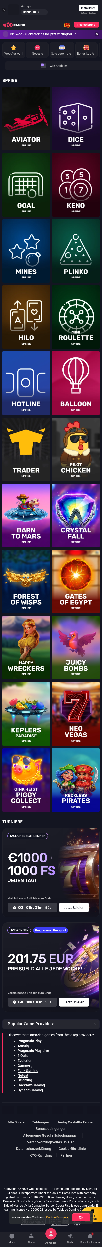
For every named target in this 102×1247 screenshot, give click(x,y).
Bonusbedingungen (51, 1129)
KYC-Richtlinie (41, 1155)
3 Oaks (23, 1056)
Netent (23, 1075)
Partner (66, 1155)
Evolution (25, 1061)
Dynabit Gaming (30, 1090)
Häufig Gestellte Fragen (75, 1122)
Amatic (23, 1046)
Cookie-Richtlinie (72, 1149)
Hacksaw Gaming (31, 1085)
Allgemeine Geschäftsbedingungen (51, 1135)
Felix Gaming (28, 1070)
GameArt (25, 1066)
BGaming (25, 1080)
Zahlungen (40, 1122)
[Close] (97, 34)
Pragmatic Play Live (33, 1051)
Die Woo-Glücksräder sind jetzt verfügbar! (41, 34)
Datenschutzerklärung (33, 1149)
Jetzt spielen (26, 116)
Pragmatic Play (30, 1041)
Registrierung (86, 24)
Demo (26, 123)
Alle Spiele (16, 1122)
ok (81, 1217)
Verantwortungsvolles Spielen (51, 1142)
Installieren (88, 8)
